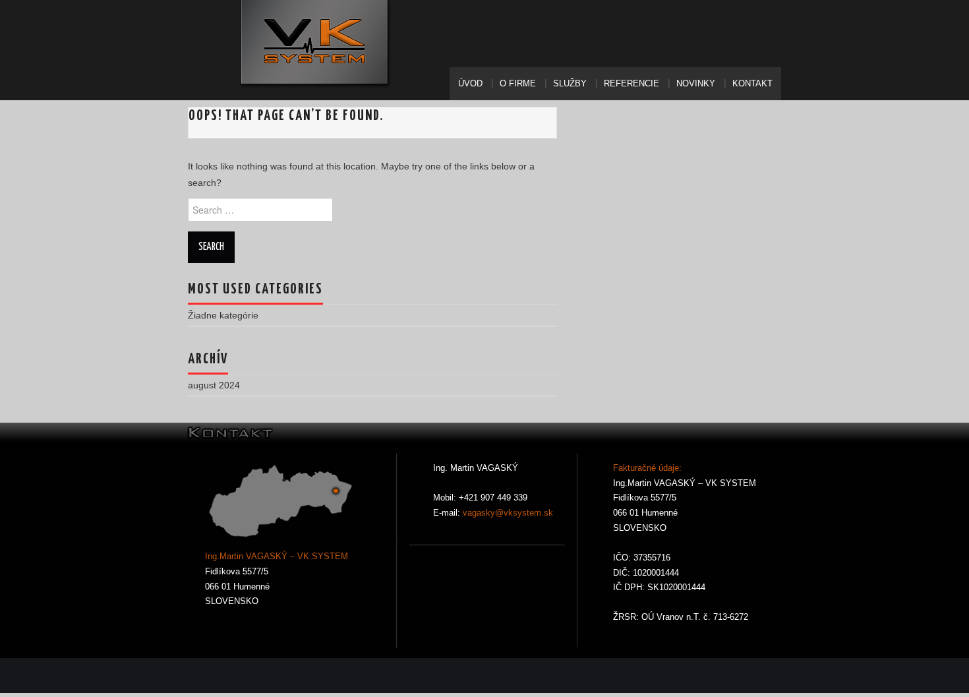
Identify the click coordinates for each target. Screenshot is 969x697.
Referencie (631, 83)
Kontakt (752, 83)
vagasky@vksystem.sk (506, 513)
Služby (570, 83)
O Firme (518, 83)
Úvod (470, 83)
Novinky (695, 83)
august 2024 (214, 385)
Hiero (721, 675)
